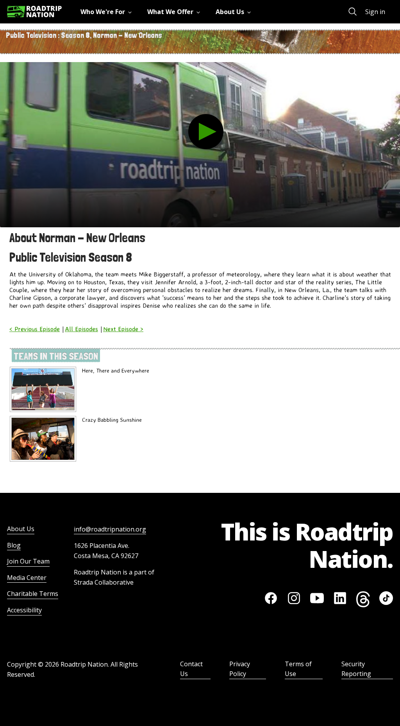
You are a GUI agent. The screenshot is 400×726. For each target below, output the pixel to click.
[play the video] (205, 131)
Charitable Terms (32, 593)
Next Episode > (123, 329)
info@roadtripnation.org (110, 529)
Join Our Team (28, 561)
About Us (20, 528)
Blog (14, 545)
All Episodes (81, 329)
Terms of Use (298, 669)
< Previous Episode (34, 329)
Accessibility (24, 610)
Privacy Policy (239, 669)
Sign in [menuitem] (375, 11)
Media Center (26, 577)
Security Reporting (356, 669)
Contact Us (191, 669)
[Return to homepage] (34, 11)
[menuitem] (107, 12)
